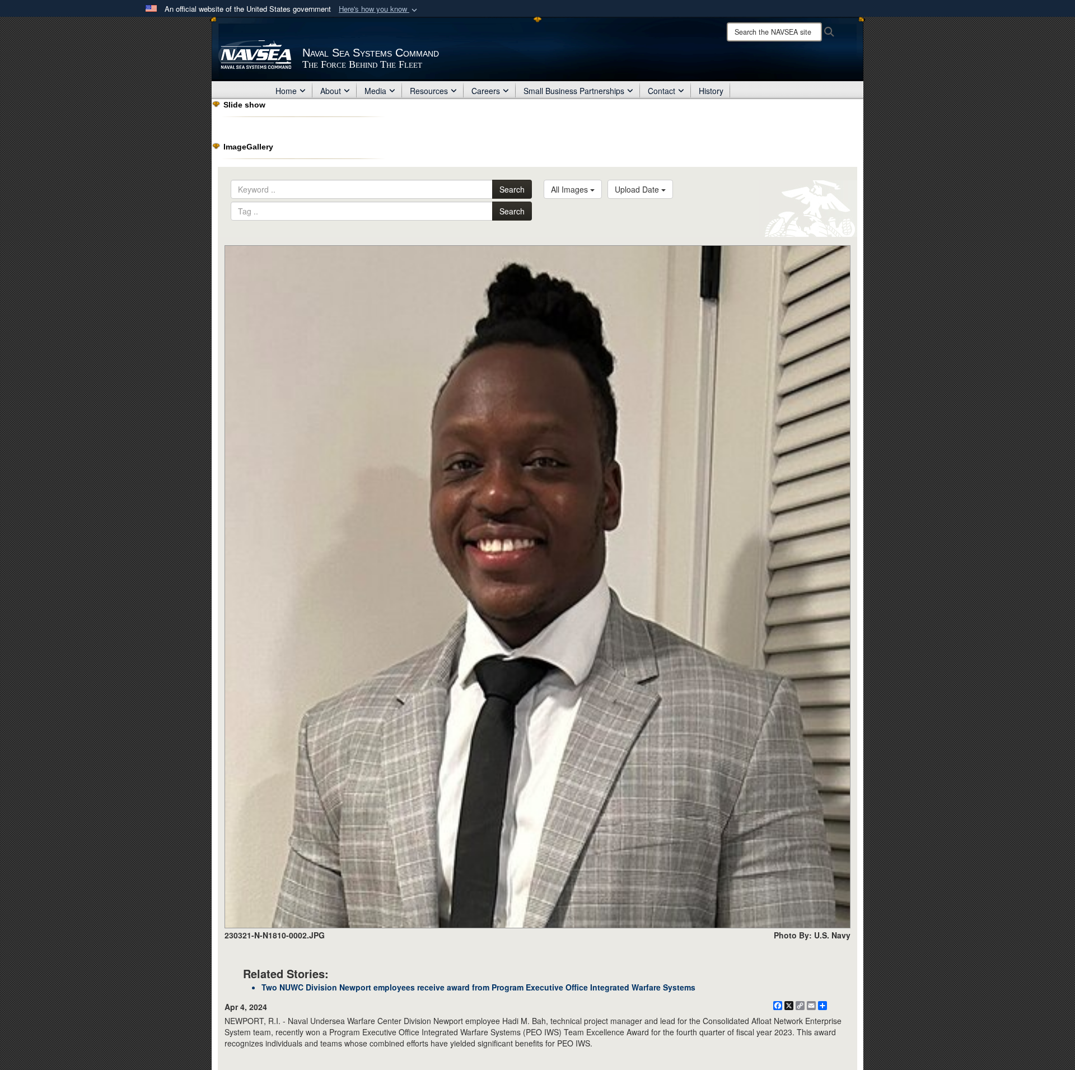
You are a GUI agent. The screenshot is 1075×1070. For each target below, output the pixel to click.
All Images (570, 189)
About (330, 90)
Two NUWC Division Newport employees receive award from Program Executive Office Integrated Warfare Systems (478, 987)
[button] (379, 9)
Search (512, 189)
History (711, 90)
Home (286, 90)
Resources (429, 90)
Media (375, 90)
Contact (661, 90)
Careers (485, 90)
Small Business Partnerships (574, 90)
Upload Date (638, 189)
